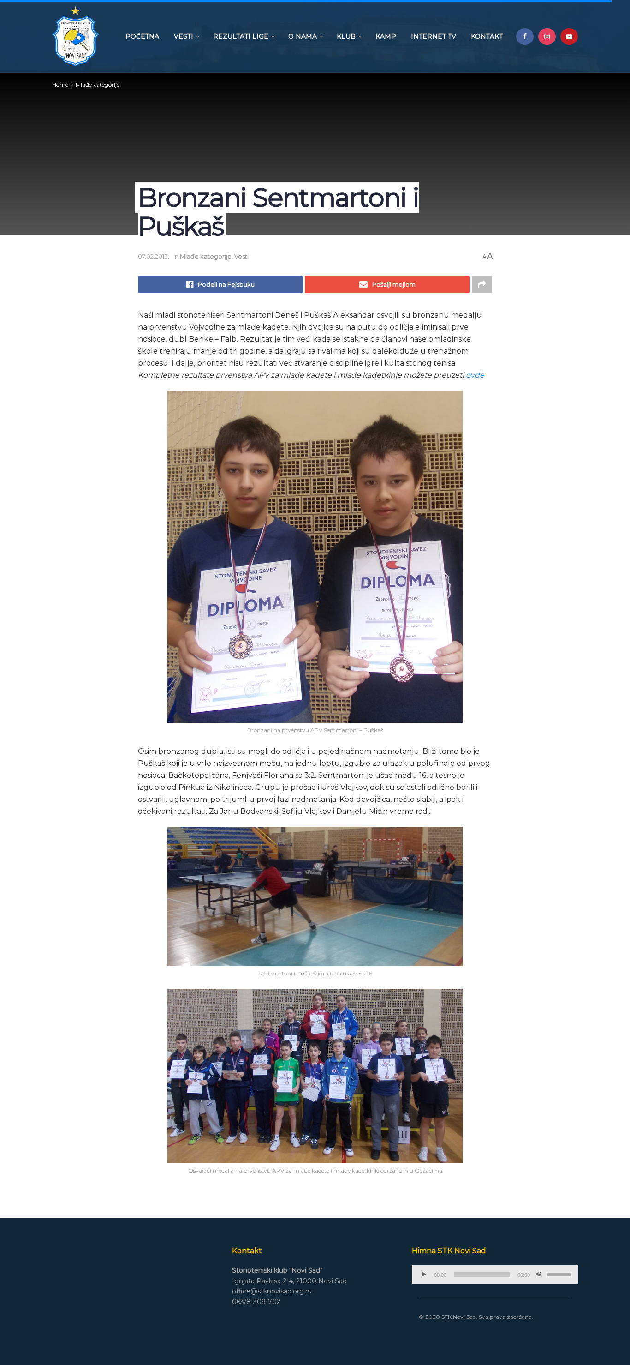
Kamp (385, 36)
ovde (475, 375)
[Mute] (538, 1274)
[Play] (423, 1274)
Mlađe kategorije (97, 84)
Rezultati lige (240, 36)
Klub (346, 36)
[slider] (560, 1273)
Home (60, 84)
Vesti (183, 36)
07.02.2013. (153, 256)
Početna (142, 36)
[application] (495, 1274)
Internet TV (433, 36)
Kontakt (487, 36)
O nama (302, 36)
